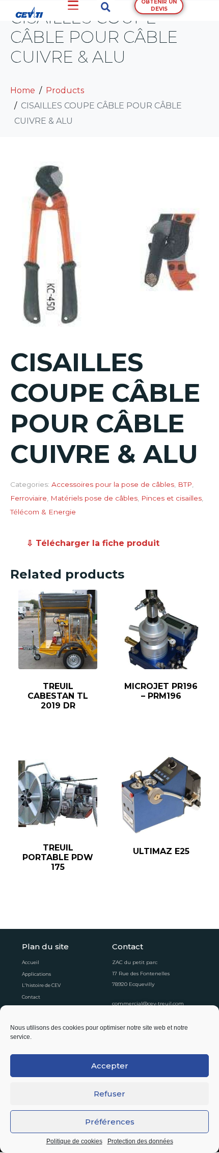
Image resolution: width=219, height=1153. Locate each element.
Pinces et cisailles (171, 498)
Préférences (109, 1122)
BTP (185, 484)
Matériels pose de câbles (94, 498)
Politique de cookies (74, 1141)
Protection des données (140, 1141)
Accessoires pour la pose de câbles (112, 484)
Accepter (109, 1065)
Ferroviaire (28, 498)
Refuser (109, 1094)
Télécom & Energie (43, 512)
